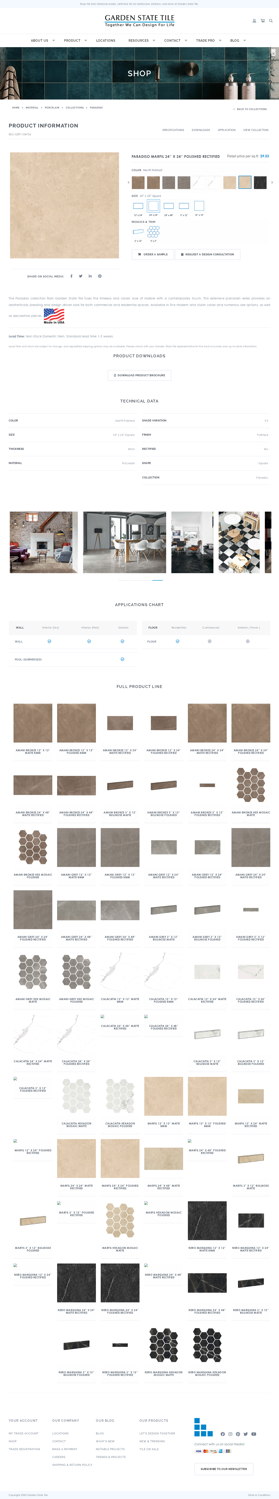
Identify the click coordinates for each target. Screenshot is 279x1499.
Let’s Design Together (157, 1433)
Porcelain (52, 108)
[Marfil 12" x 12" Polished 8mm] (199, 205)
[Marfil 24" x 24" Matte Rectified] (229, 182)
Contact (172, 40)
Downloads (201, 130)
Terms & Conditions (259, 1495)
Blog (234, 40)
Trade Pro (205, 40)
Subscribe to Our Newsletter (224, 1469)
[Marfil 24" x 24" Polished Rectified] (245, 182)
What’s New (105, 1441)
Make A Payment (64, 1449)
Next (272, 182)
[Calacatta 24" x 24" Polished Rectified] (214, 182)
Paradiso (96, 108)
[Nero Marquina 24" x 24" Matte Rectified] (260, 182)
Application (227, 130)
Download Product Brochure (141, 375)
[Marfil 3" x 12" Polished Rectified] (184, 205)
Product (72, 40)
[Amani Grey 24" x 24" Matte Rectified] (168, 182)
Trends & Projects (111, 1457)
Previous (128, 182)
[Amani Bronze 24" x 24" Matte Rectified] (138, 182)
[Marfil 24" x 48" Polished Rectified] (168, 205)
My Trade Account (24, 1433)
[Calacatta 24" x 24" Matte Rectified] (199, 182)
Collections (75, 108)
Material (32, 108)
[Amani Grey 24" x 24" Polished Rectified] (184, 182)
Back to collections (251, 109)
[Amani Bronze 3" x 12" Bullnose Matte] (138, 231)
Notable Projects (110, 1449)
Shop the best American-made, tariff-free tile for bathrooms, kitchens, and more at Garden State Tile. (139, 4)
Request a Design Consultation (209, 254)
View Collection (256, 130)
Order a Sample (155, 254)
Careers (58, 1457)
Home (16, 108)
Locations (106, 40)
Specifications (173, 130)
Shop (13, 1441)
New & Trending (152, 1441)
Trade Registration (24, 1449)
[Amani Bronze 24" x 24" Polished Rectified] (153, 182)
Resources (139, 40)
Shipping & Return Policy (72, 1464)
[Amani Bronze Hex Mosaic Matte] (153, 231)
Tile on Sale (149, 1449)
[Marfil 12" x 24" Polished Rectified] (138, 205)
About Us (39, 40)
